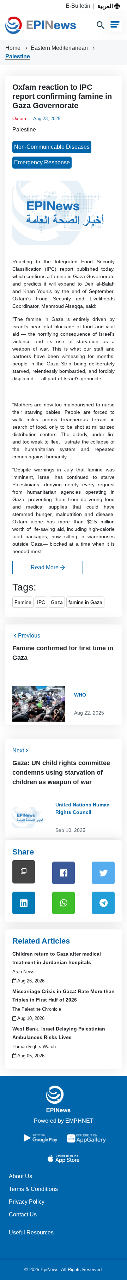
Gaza (57, 602)
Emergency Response (42, 162)
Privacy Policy (26, 1202)
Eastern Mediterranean (60, 48)
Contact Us (23, 1214)
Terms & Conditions (33, 1189)
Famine (22, 602)
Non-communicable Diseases (52, 147)
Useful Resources (31, 1232)
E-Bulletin (79, 6)
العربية (105, 6)
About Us (20, 1176)
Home (13, 48)
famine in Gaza (85, 602)
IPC (41, 602)
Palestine (17, 56)
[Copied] (23, 871)
